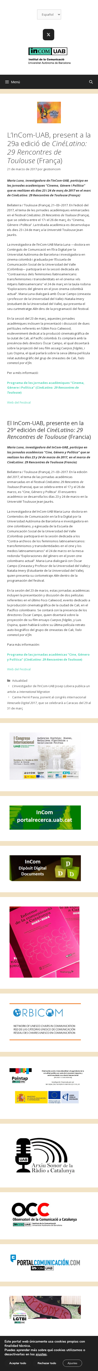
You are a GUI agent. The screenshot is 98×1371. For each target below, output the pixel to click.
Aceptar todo (17, 1363)
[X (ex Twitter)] (48, 34)
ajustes (41, 1354)
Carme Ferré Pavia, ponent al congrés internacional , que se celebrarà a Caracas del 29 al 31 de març (49, 702)
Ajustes (72, 1363)
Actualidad (19, 680)
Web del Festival (19, 402)
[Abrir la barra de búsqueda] (91, 82)
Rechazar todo (47, 1363)
